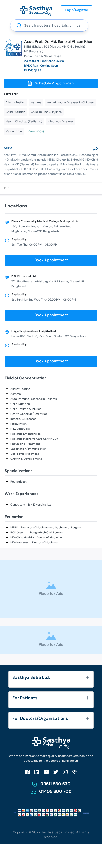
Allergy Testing (20, 389)
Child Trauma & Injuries (25, 409)
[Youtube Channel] (46, 772)
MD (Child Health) (73, 47)
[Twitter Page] (56, 772)
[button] (13, 10)
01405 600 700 (55, 791)
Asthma (15, 394)
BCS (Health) (52, 47)
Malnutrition (18, 424)
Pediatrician (18, 482)
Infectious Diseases (23, 419)
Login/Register (76, 10)
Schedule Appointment (55, 83)
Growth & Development (26, 459)
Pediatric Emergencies (25, 434)
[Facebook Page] (27, 772)
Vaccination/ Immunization (28, 449)
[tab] (6, 188)
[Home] (36, 10)
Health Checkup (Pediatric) (28, 414)
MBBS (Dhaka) (33, 47)
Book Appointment (51, 259)
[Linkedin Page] (37, 772)
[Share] (95, 148)
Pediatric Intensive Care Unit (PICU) (34, 439)
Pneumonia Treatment (25, 444)
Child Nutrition (20, 404)
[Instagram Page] (65, 772)
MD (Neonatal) (33, 51)
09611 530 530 (55, 784)
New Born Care (20, 429)
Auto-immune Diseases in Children (33, 399)
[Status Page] (75, 772)
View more (36, 131)
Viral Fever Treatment (24, 454)
